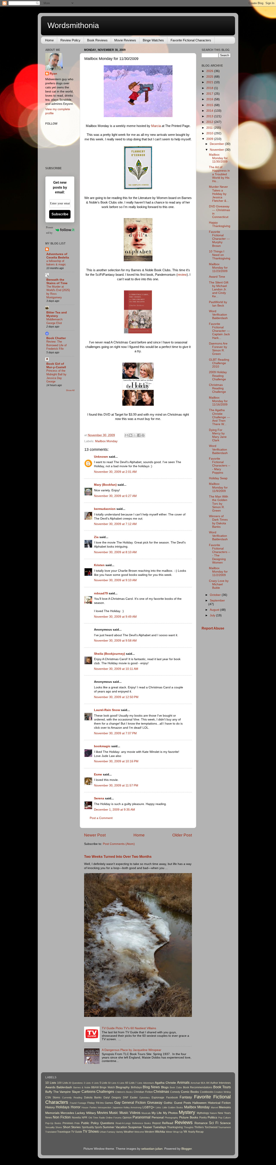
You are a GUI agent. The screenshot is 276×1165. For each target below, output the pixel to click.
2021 (210, 82)
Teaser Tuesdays (154, 1127)
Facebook (172, 1097)
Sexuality (50, 1127)
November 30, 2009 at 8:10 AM (115, 552)
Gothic (168, 1102)
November (217, 149)
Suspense (135, 1127)
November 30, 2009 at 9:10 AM (115, 580)
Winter (169, 1132)
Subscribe (60, 214)
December (217, 144)
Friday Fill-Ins (95, 1102)
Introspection (104, 1107)
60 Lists (130, 1082)
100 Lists (62, 1082)
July (213, 615)
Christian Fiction (143, 1091)
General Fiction (134, 1102)
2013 (210, 116)
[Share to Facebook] (139, 435)
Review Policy (70, 40)
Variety (119, 1132)
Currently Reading (72, 1097)
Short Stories (72, 1127)
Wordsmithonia (73, 25)
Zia (96, 537)
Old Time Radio (96, 1117)
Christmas (161, 1091)
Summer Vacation (115, 1127)
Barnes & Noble (81, 1087)
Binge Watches (153, 40)
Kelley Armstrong (132, 1107)
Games (109, 1102)
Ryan (53, 73)
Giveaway (154, 1102)
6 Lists (120, 1083)
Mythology (203, 1113)
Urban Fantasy (107, 1132)
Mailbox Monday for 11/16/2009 (218, 401)
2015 (210, 105)
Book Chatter (56, 338)
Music (113, 1113)
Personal (158, 1117)
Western (149, 1131)
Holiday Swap (218, 478)
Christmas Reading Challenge (217, 388)
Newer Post (95, 835)
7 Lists (138, 1083)
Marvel (214, 1107)
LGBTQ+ (149, 1107)
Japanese (117, 1107)
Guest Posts (182, 1102)
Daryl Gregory (112, 1097)
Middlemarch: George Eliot (54, 321)
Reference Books (141, 1123)
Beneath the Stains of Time (56, 281)
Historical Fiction (219, 1102)
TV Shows (91, 1131)
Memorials (52, 1113)
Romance (201, 1123)
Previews (68, 1123)
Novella (76, 1117)
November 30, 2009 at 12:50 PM (116, 697)
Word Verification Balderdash (218, 315)
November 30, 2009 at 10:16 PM (116, 761)
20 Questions (76, 1083)
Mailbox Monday (106, 441)
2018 (210, 88)
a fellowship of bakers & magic (56, 262)
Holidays (62, 1107)
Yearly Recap (196, 1131)
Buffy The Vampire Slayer (62, 1091)
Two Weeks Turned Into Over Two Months (118, 856)
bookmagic (102, 746)
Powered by (49, 230)
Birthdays (136, 1087)
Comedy (175, 1091)
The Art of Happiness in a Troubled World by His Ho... (219, 174)
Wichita (160, 1131)
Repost (156, 1123)
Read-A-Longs (123, 1123)
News (48, 1117)
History (50, 1107)
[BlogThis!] (131, 435)
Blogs (165, 1087)
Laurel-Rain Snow (107, 710)
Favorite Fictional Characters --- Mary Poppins (219, 465)
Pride (77, 1123)
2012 (210, 122)
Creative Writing (222, 1092)
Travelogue (64, 1131)
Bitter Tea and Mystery (56, 314)
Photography (171, 1117)
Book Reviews (97, 40)
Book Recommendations (197, 1087)
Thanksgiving (175, 1127)
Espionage (158, 1097)
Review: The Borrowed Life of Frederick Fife (56, 345)
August (215, 609)
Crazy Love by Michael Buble (219, 584)
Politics (212, 1117)
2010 (210, 133)
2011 (210, 127)
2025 (210, 76)
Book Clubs (176, 1087)
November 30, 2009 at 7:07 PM (115, 733)
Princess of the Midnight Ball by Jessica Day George (56, 376)
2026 (210, 71)
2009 (210, 139)
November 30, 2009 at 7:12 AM (115, 524)
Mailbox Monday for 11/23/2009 (218, 268)
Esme (98, 774)
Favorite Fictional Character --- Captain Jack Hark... (219, 331)
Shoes (58, 1127)
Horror (75, 1107)
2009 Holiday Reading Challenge (218, 376)
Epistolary (145, 1097)
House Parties (89, 1107)
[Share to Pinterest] (143, 435)
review (182, 274)
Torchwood (211, 1127)
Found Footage (78, 1103)
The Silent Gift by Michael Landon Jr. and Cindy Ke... (218, 289)
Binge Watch (107, 1087)
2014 (210, 110)
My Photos (170, 1113)
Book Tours (222, 1087)
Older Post (182, 835)
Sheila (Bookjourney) (109, 653)
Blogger (186, 1148)
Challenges (105, 1091)
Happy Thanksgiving (219, 224)
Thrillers (199, 1127)
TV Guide (76, 1131)
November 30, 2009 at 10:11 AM (116, 668)
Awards (50, 1087)
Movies (102, 1113)
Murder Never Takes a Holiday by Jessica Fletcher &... (219, 193)
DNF (125, 1097)
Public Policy (90, 1123)
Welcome (139, 1132)
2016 (210, 99)
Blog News (151, 1087)
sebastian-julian (152, 1148)
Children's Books (124, 1092)
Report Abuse (213, 628)
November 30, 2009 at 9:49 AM (115, 616)
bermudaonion (105, 508)
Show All (70, 390)
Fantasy (186, 1097)
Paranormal (142, 1117)
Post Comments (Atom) (119, 844)
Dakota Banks (93, 1097)
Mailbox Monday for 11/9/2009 (218, 487)
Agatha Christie (165, 1082)
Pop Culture (224, 1117)
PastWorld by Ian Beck (218, 304)
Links (158, 1107)
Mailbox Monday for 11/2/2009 (218, 572)
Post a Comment (101, 818)
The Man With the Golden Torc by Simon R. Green (218, 503)
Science (225, 1123)
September (217, 600)
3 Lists (87, 1083)
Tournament (224, 1127)
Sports (98, 1127)
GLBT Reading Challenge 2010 (219, 363)
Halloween (199, 1102)
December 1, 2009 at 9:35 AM (114, 809)
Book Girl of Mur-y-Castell (56, 365)
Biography (123, 1087)
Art (207, 1082)
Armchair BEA (198, 1083)
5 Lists (103, 1082)
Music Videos (129, 1113)
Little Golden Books (172, 1107)
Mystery (187, 1112)
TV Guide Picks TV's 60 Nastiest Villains (129, 1028)
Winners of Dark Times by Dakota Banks (218, 521)
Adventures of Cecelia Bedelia (57, 255)
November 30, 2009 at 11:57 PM (116, 785)
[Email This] (126, 435)
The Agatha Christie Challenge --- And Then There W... (219, 417)
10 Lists (50, 1082)
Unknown (101, 456)
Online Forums (114, 1117)
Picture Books (188, 1117)
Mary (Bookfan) (105, 484)
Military (91, 1113)
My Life (157, 1113)
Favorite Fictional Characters (191, 40)
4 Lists (95, 1083)
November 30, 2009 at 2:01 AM (115, 471)
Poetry (203, 1117)
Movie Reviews (125, 40)
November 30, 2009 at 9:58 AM (115, 640)
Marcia (156, 126)
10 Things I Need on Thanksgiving (219, 255)
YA (185, 1131)
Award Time (217, 276)
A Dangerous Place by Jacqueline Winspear (131, 1050)
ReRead (167, 1123)
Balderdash (64, 1087)
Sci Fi (213, 1123)
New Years (224, 1113)
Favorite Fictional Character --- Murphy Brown (219, 238)
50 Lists (112, 1083)
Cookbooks (206, 1091)
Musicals (146, 1113)
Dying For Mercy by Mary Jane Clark (218, 435)
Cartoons (89, 1091)
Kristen (99, 565)
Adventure (148, 1083)
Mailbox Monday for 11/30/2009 (218, 158)
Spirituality (88, 1127)
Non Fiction (62, 1117)
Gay (117, 1102)
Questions (107, 1123)
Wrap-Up (178, 1132)
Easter (134, 1097)
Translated (50, 1132)
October (216, 595)
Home (49, 40)
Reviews (184, 1122)
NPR (84, 1117)
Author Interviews (220, 1082)
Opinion (127, 1117)
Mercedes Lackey (73, 1113)
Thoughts (189, 1127)
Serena (99, 798)
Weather (129, 1131)
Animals (183, 1082)
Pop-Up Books (53, 1123)
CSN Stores (52, 1097)
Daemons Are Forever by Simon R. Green (218, 349)
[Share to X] (135, 435)
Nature (213, 1113)
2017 (210, 93)
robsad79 (101, 593)
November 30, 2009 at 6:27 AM (115, 496)
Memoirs (225, 1107)
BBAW (95, 1087)
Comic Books (190, 1091)
